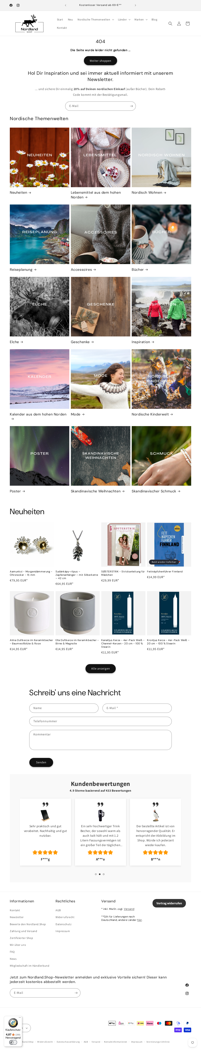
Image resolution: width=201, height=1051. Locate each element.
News (13, 959)
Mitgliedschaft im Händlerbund (29, 965)
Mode (75, 414)
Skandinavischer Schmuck (154, 491)
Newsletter (17, 917)
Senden (41, 762)
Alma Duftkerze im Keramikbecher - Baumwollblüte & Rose (31, 642)
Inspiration (141, 342)
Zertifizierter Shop (21, 938)
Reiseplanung (21, 269)
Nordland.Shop (26, 1041)
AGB (58, 910)
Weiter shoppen (100, 61)
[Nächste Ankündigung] (135, 5)
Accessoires (81, 269)
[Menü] (19, 1018)
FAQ (12, 951)
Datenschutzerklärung (68, 1041)
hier (139, 920)
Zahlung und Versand (23, 931)
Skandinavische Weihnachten (96, 491)
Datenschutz (64, 924)
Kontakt (15, 910)
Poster (15, 491)
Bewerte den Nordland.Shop (28, 924)
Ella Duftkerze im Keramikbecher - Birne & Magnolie (77, 642)
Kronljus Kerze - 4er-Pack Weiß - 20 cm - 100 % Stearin (168, 642)
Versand (129, 909)
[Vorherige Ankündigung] (65, 5)
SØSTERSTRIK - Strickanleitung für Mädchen (123, 573)
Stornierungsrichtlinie (158, 1041)
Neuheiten (18, 192)
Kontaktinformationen (115, 1041)
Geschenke (80, 342)
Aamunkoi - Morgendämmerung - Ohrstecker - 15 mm (31, 573)
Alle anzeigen (100, 668)
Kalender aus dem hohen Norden (38, 414)
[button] (95, 19)
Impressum (63, 931)
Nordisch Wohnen (147, 192)
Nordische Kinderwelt (150, 414)
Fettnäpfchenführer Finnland (165, 571)
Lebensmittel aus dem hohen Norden (96, 194)
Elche (14, 342)
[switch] (13, 1042)
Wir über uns (18, 945)
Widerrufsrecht (65, 917)
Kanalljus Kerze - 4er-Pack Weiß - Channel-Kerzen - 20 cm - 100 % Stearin (123, 643)
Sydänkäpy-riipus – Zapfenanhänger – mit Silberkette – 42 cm (77, 575)
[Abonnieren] (131, 106)
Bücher (138, 269)
